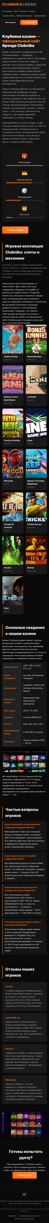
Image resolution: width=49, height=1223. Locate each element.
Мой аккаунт (10, 22)
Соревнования (40, 16)
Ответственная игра (24, 1219)
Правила (12, 1216)
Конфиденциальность (30, 1216)
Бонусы (32, 11)
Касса (16, 11)
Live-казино (7, 11)
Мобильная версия (24, 16)
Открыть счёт (29, 22)
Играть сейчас (15, 229)
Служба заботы (8, 16)
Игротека (24, 11)
